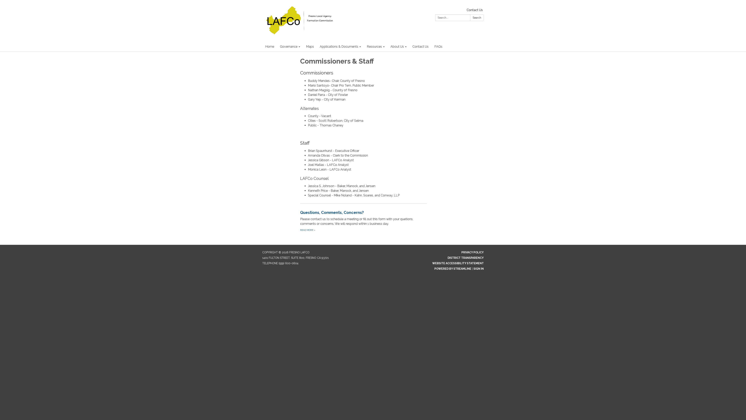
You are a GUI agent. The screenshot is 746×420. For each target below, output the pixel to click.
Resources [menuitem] (374, 46)
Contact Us (475, 10)
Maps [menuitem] (310, 46)
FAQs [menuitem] (438, 46)
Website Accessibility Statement (458, 263)
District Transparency (466, 257)
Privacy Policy (472, 252)
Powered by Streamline (452, 268)
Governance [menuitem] (288, 46)
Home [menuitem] (269, 46)
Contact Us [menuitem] (420, 46)
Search (477, 17)
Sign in (478, 268)
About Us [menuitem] (397, 46)
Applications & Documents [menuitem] (339, 46)
